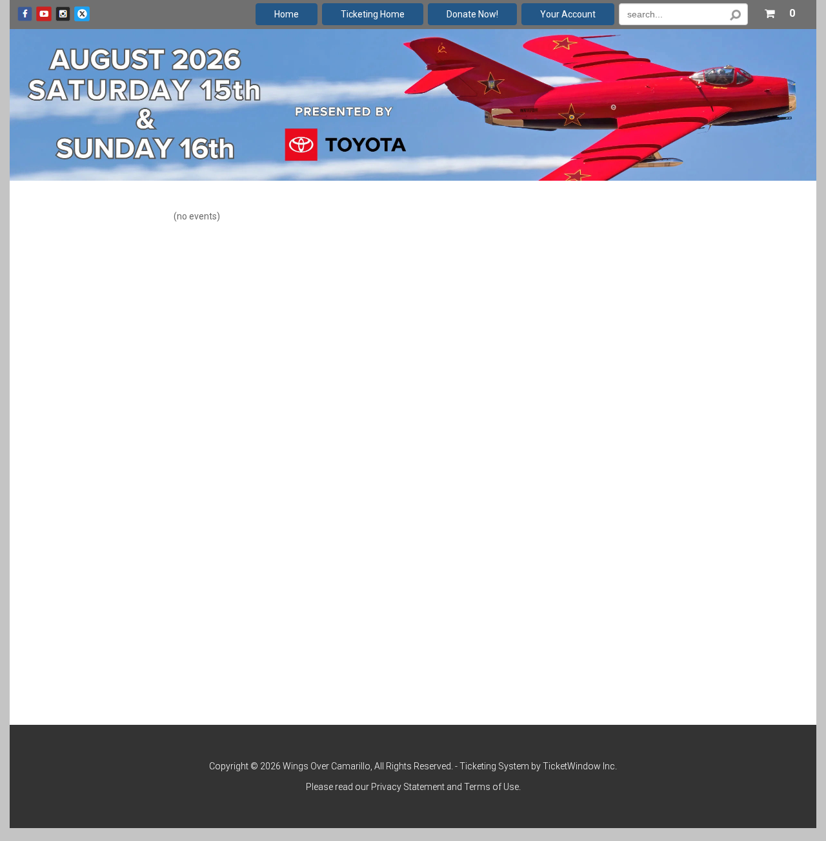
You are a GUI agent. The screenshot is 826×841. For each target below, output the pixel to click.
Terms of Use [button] (491, 787)
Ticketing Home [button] (373, 14)
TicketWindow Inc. (580, 766)
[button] (779, 11)
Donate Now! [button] (472, 14)
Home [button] (286, 14)
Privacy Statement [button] (408, 787)
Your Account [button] (568, 14)
